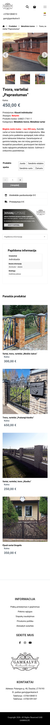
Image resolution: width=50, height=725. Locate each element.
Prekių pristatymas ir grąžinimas (25, 607)
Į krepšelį (14, 185)
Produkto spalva (7, 165)
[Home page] (4, 26)
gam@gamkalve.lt (30, 692)
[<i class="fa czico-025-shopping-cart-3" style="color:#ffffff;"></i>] (34, 7)
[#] (19, 642)
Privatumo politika (25, 621)
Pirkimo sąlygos (25, 611)
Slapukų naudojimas (25, 616)
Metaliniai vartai (37, 122)
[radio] (22, 163)
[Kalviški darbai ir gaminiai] (8, 6)
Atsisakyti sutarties (25, 626)
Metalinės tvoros (21, 122)
